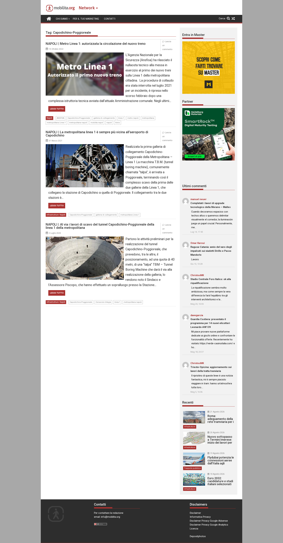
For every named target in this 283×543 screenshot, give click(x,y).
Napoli (49, 118)
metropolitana (148, 118)
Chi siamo (62, 18)
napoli (109, 123)
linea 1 (121, 118)
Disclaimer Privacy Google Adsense (209, 520)
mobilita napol (97, 123)
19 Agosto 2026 (217, 453)
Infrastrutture (53, 215)
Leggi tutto (57, 109)
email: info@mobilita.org (107, 516)
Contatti (109, 18)
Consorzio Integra (103, 302)
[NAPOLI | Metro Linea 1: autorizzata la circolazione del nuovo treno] (85, 54)
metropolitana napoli (78, 123)
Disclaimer (195, 512)
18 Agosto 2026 (217, 474)
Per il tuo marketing (86, 18)
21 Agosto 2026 (217, 412)
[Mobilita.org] (49, 18)
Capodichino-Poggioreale (79, 118)
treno (117, 123)
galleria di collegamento (104, 118)
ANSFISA (60, 118)
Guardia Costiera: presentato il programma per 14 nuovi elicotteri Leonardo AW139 (210, 323)
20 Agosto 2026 (217, 432)
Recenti (187, 402)
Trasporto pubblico (192, 468)
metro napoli (133, 118)
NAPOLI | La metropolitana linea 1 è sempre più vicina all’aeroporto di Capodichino (97, 133)
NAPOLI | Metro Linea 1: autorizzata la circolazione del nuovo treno (96, 44)
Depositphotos (198, 536)
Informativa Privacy (200, 516)
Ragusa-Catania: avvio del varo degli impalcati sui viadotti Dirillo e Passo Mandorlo (211, 251)
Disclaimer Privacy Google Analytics (209, 524)
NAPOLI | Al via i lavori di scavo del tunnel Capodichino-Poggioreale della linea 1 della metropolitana (100, 226)
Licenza (194, 528)
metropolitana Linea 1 (56, 123)
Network (87, 8)
